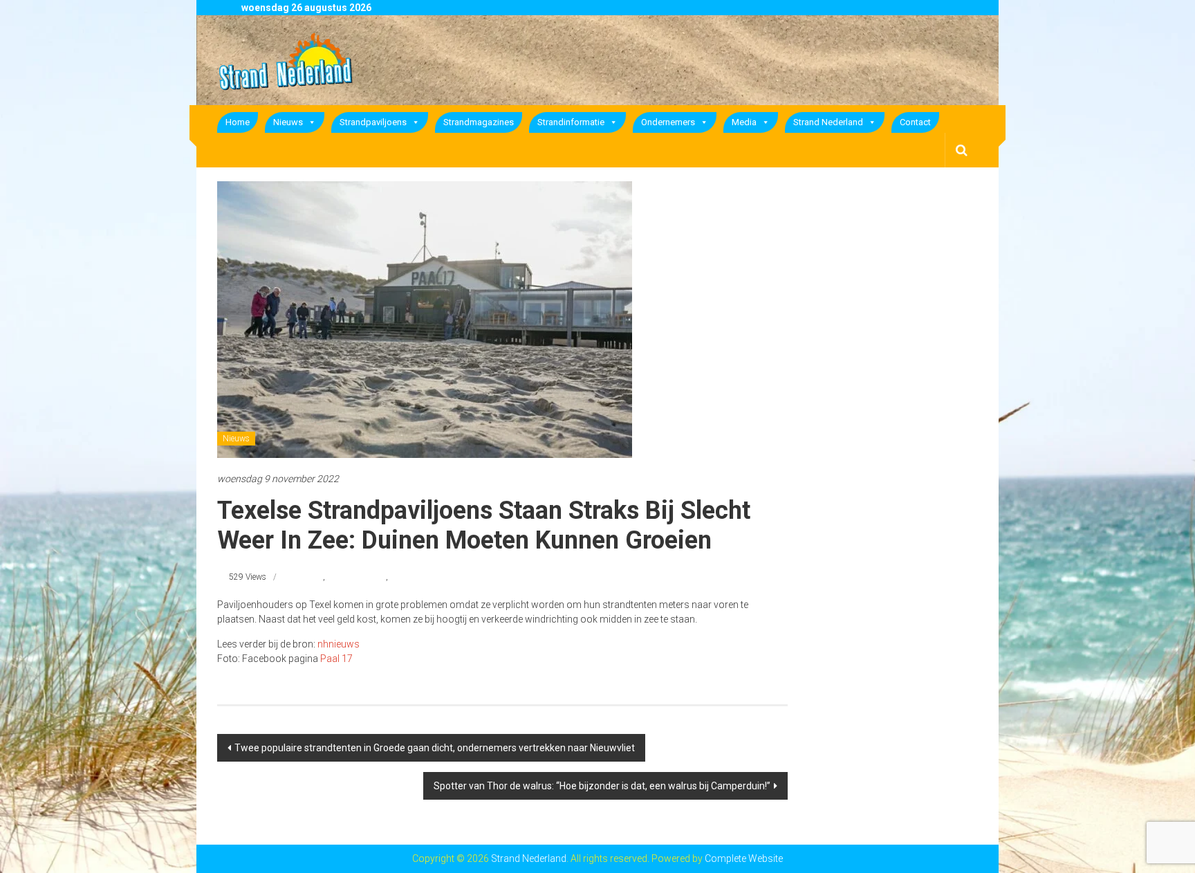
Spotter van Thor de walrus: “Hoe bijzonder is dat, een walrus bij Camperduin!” (602, 785)
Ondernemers (668, 122)
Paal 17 (336, 658)
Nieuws (288, 122)
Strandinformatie (570, 122)
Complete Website (744, 858)
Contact (915, 122)
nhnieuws (338, 644)
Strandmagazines (478, 122)
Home (237, 122)
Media (744, 122)
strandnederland (356, 577)
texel (398, 577)
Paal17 (310, 577)
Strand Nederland (828, 122)
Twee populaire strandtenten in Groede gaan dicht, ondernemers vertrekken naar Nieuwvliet (434, 747)
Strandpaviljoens (373, 122)
